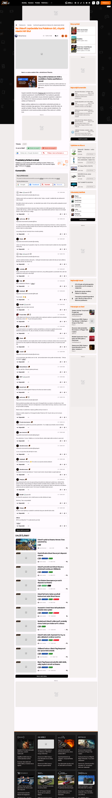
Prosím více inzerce (25, 422)
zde (16, 166)
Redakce (42, 87)
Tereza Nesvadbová (43, 656)
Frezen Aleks (23, 314)
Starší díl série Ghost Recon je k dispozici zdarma (52, 554)
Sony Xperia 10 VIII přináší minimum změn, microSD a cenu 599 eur (85, 792)
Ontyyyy (22, 508)
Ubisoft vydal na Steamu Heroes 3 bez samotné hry (51, 541)
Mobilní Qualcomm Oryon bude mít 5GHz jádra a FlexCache (79, 338)
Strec (21, 192)
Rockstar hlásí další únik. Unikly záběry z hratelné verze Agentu (25, 763)
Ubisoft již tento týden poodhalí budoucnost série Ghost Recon (49, 595)
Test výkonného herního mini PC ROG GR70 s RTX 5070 (66, 764)
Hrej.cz (73, 324)
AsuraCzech (23, 387)
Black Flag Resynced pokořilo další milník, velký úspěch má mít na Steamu (52, 663)
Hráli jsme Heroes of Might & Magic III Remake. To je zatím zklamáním (86, 758)
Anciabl (22, 304)
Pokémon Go (22, 25)
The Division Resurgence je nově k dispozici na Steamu (50, 582)
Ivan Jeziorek (23, 432)
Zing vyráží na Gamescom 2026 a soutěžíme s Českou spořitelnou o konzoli (50, 79)
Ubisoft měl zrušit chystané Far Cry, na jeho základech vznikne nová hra (51, 636)
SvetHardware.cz (76, 316)
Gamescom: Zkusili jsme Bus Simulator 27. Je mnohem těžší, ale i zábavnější (86, 765)
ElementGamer (24, 366)
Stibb (21, 281)
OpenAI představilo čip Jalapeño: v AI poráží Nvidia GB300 (65, 758)
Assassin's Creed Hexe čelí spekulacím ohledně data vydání (51, 609)
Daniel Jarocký (42, 561)
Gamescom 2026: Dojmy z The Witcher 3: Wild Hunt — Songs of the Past (80, 321)
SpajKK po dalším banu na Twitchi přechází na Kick (24, 757)
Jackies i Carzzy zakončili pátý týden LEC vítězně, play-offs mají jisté (25, 787)
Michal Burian (22, 36)
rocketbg (22, 269)
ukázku (28, 166)
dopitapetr (22, 291)
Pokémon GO (42, 93)
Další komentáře (82, 139)
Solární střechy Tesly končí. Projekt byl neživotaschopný (80, 312)
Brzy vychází (75, 24)
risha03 (22, 351)
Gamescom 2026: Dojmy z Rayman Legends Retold (45, 764)
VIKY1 (21, 377)
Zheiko (21, 239)
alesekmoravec (24, 445)
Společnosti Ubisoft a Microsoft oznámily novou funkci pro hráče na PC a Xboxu (52, 622)
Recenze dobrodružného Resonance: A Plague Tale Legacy (80, 330)
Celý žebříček (83, 219)
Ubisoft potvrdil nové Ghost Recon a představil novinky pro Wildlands (50, 568)
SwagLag (22, 479)
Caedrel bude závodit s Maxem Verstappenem (23, 793)
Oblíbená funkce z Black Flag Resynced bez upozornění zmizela (51, 650)
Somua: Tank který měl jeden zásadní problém (45, 786)
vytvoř (58, 178)
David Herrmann (42, 548)
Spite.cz (74, 333)
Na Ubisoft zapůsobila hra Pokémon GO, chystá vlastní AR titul (48, 25)
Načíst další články (42, 676)
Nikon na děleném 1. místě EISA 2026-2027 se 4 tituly (85, 786)
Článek (18, 76)
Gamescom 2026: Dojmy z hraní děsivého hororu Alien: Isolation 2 (80, 347)
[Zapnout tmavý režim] (97, 2)
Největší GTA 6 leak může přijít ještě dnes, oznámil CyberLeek (25, 751)
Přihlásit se (106, 3)
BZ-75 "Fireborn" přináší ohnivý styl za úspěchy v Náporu (44, 792)
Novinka (29, 25)
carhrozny (22, 219)
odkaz (32, 283)
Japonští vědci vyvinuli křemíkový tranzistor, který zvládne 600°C (65, 751)
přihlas (41, 178)
